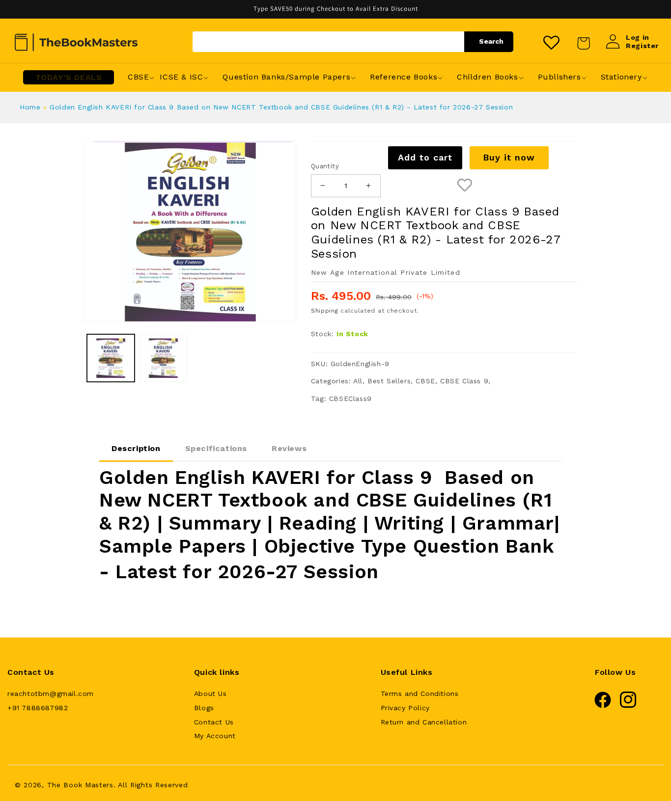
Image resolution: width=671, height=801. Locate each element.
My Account (215, 736)
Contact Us (214, 722)
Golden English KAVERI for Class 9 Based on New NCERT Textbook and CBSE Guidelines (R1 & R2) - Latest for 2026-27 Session (281, 107)
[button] (138, 77)
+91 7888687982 (37, 708)
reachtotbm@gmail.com (50, 693)
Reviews (289, 448)
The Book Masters (80, 785)
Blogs (204, 708)
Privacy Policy (405, 708)
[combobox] (353, 41)
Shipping (324, 310)
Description (136, 448)
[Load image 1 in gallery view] (111, 358)
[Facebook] (602, 705)
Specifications (216, 448)
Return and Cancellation (424, 722)
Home (30, 107)
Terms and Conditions (420, 693)
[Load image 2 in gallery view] (163, 358)
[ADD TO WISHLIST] (465, 185)
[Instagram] (628, 705)
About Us (210, 693)
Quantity (325, 166)
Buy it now (509, 157)
